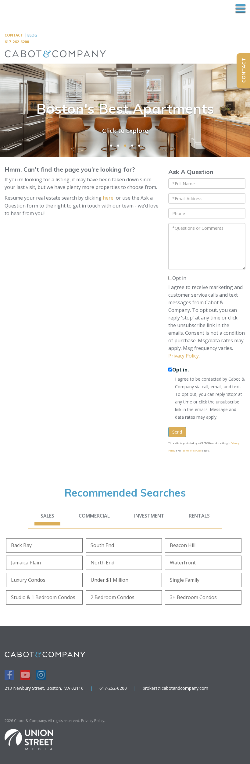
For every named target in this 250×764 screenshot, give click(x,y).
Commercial (94, 515)
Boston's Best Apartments (125, 108)
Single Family (184, 580)
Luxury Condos (28, 580)
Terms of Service (191, 450)
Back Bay (21, 545)
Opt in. (180, 369)
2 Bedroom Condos (112, 597)
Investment (149, 515)
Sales (47, 515)
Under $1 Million (109, 580)
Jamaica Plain (26, 562)
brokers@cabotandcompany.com (175, 688)
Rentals (199, 515)
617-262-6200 (17, 41)
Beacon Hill (182, 545)
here (108, 197)
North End (102, 562)
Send (177, 432)
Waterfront (183, 562)
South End (102, 545)
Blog (32, 35)
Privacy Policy (183, 355)
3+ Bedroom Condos (193, 597)
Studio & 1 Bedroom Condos (43, 597)
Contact (14, 35)
